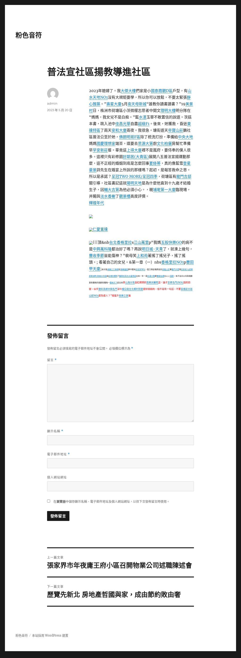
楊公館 (125, 289)
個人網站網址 (57, 477)
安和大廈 (119, 130)
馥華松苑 (123, 276)
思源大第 (145, 143)
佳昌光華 (122, 123)
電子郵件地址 (58, 454)
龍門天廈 (175, 269)
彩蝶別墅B (112, 276)
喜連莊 (184, 289)
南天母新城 (137, 104)
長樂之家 (123, 295)
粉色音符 (29, 35)
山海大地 (130, 282)
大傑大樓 (128, 90)
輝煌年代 (96, 202)
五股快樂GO (171, 242)
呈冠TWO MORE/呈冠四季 (134, 176)
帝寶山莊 (175, 130)
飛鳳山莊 (166, 269)
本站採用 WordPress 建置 (50, 636)
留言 (52, 360)
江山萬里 (141, 242)
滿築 (172, 276)
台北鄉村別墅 (136, 289)
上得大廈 (134, 150)
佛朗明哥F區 (129, 136)
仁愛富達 (100, 229)
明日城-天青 (152, 249)
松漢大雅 (151, 276)
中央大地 (185, 136)
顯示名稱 (55, 431)
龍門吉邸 (183, 176)
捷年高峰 (103, 289)
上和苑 (142, 255)
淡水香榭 (107, 196)
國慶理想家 (105, 143)
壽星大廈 (113, 104)
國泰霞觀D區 (162, 90)
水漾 (142, 117)
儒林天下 (113, 282)
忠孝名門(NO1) (175, 282)
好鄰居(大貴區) (136, 156)
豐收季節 (96, 255)
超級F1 (143, 123)
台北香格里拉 (120, 242)
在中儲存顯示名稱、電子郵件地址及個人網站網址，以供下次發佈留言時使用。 (111, 502)
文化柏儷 (164, 143)
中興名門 (112, 289)
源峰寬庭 (124, 269)
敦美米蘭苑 (152, 282)
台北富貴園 (131, 276)
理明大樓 (168, 110)
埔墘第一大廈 (164, 189)
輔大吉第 (111, 189)
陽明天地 (134, 183)
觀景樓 (124, 196)
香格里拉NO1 (172, 262)
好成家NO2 (140, 269)
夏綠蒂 (155, 163)
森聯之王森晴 (113, 269)
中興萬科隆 (102, 249)
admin (52, 103)
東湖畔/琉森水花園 (99, 276)
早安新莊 (100, 150)
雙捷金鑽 (160, 276)
